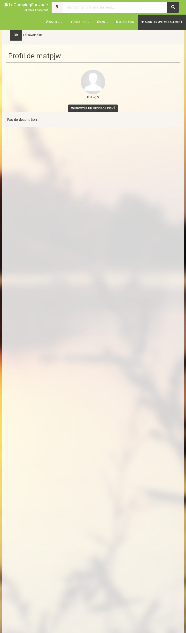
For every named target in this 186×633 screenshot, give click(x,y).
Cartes (54, 22)
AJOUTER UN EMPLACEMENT (163, 22)
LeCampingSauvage (28, 7)
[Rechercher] (173, 7)
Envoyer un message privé (94, 108)
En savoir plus (33, 35)
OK (16, 35)
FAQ (103, 22)
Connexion (126, 22)
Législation (78, 22)
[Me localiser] (57, 7)
